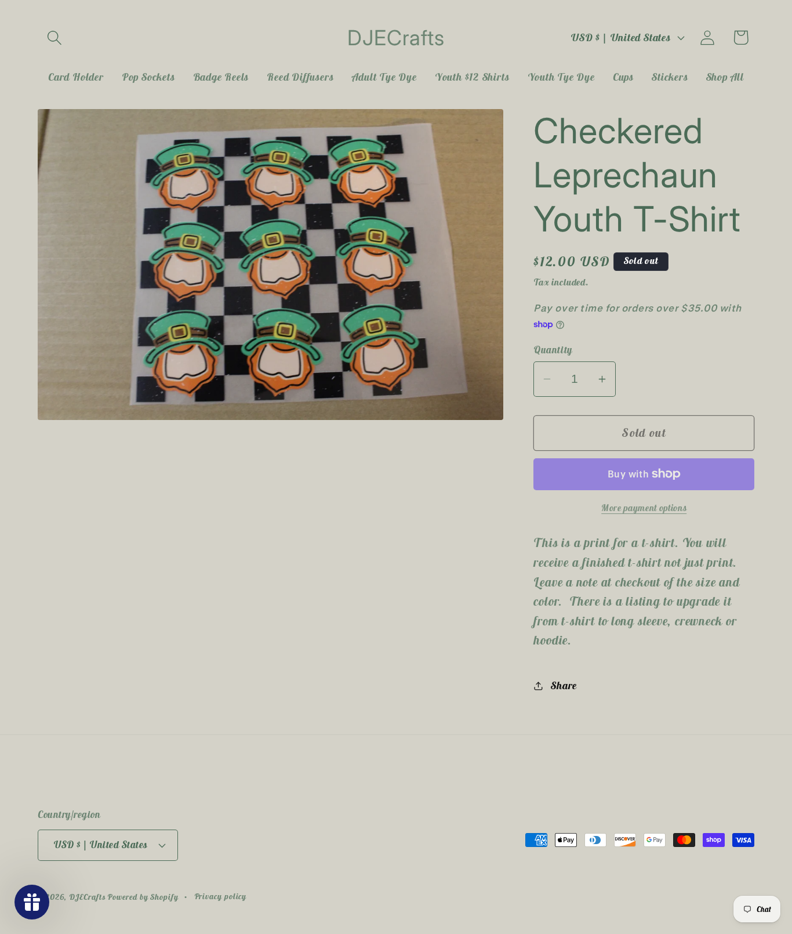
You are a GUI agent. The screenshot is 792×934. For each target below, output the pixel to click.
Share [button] (564, 685)
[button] (54, 37)
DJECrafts (87, 897)
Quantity (552, 349)
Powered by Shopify (142, 897)
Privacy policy (220, 896)
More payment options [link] (643, 507)
